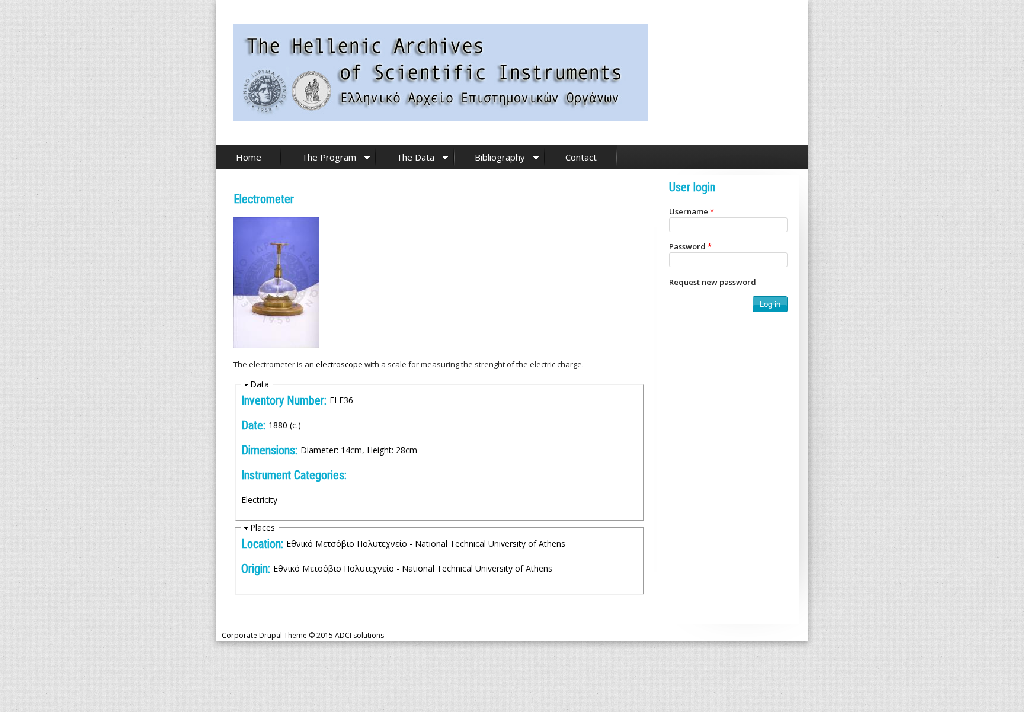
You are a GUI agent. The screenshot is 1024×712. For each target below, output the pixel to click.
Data (259, 384)
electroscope (339, 364)
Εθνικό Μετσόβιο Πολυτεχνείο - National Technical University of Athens (425, 543)
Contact (581, 157)
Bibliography (500, 157)
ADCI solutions (359, 635)
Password (690, 246)
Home (248, 157)
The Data (415, 157)
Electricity (259, 499)
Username (691, 211)
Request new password (712, 282)
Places (262, 527)
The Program (329, 157)
